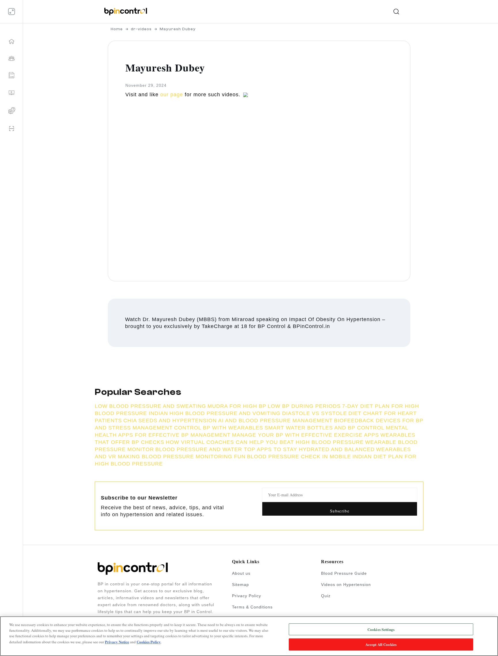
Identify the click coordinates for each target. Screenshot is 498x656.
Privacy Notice (117, 641)
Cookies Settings (381, 629)
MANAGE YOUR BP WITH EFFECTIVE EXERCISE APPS (305, 435)
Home (117, 29)
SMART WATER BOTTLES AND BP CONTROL (324, 428)
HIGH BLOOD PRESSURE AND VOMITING (225, 413)
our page (171, 94)
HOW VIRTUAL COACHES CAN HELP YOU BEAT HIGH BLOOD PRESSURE (265, 442)
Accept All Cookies (381, 644)
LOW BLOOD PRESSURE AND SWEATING (150, 406)
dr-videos (141, 29)
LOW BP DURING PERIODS (304, 406)
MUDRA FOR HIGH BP (236, 406)
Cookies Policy (149, 641)
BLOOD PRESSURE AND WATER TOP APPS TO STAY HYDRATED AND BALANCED (265, 449)
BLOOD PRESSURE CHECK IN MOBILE (299, 456)
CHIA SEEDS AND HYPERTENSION (170, 420)
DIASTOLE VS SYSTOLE (314, 413)
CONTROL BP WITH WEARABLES (218, 428)
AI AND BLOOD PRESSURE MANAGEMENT (275, 420)
